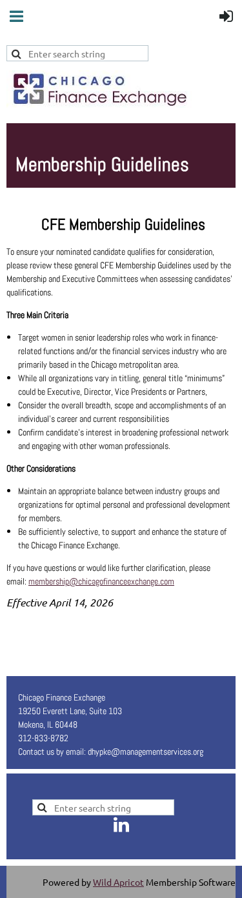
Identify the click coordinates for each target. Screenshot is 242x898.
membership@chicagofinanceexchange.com (101, 581)
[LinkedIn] (121, 824)
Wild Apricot (118, 882)
